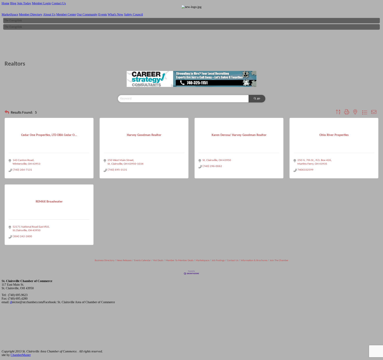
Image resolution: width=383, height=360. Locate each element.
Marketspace (202, 260)
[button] (7, 112)
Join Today (24, 3)
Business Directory (104, 260)
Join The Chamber (279, 260)
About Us (49, 14)
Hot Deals (158, 260)
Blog (13, 3)
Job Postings (218, 260)
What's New (115, 14)
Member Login (41, 3)
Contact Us (59, 3)
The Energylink (13, 19)
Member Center (66, 14)
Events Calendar (142, 260)
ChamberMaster (21, 355)
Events (102, 14)
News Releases (124, 260)
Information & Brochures (254, 260)
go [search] (258, 98)
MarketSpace (10, 14)
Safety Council (133, 14)
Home (5, 3)
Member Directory (30, 14)
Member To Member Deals (179, 260)
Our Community (87, 14)
